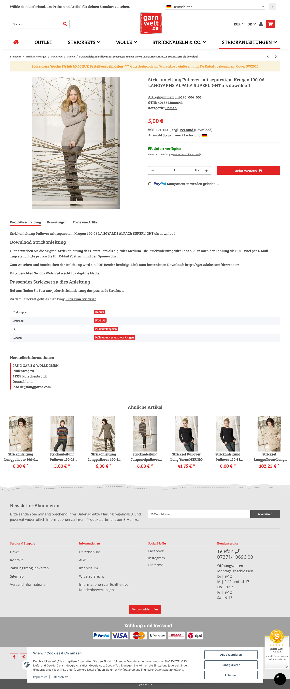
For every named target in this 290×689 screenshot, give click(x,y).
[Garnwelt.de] (151, 23)
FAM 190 (100, 320)
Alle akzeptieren (231, 654)
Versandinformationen (29, 584)
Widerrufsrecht (91, 576)
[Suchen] (65, 24)
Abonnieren (265, 514)
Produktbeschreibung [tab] (25, 222)
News (14, 551)
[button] (260, 24)
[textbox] (215, 6)
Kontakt (16, 560)
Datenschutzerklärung (95, 514)
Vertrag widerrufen (145, 609)
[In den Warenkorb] (13, 74)
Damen (171, 107)
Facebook (156, 551)
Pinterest (155, 564)
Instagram (156, 558)
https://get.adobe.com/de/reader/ (212, 264)
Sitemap (17, 576)
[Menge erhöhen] (206, 170)
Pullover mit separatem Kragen (114, 337)
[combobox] (215, 6)
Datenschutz (89, 551)
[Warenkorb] (272, 24)
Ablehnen (231, 675)
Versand (187, 129)
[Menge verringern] (152, 170)
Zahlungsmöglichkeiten (29, 568)
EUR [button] (237, 24)
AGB (82, 560)
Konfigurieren (231, 664)
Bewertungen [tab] (56, 222)
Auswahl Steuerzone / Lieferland (174, 135)
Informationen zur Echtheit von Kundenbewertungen (105, 587)
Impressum (88, 568)
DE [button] (250, 24)
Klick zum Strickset (80, 299)
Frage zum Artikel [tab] (85, 222)
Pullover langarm (106, 329)
